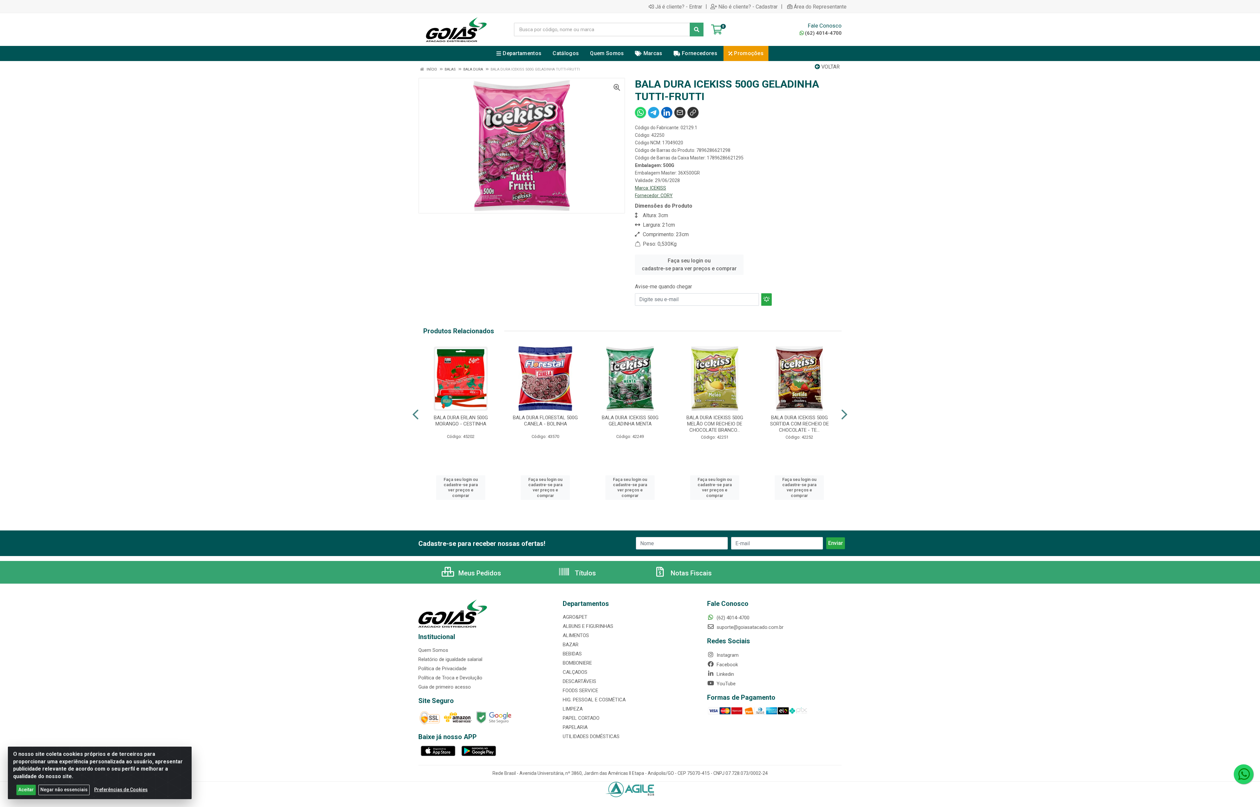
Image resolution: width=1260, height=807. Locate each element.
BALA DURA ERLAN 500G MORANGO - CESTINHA (461, 421)
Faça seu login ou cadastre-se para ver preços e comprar (689, 265)
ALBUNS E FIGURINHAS (588, 626)
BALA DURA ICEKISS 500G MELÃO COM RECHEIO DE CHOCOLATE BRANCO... (714, 424)
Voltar (830, 67)
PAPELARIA (575, 727)
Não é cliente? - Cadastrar (748, 6)
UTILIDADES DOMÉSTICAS (591, 736)
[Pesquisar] (697, 29)
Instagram (727, 655)
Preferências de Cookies (121, 789)
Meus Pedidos (479, 573)
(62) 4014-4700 (823, 33)
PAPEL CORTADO (581, 718)
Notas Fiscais (690, 573)
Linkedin (724, 674)
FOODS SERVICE (580, 690)
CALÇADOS (575, 672)
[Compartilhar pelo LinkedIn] (666, 112)
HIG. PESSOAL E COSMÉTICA (594, 700)
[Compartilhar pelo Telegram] (653, 112)
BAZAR (570, 645)
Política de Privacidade (442, 669)
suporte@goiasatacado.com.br (749, 627)
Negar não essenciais (64, 789)
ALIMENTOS (576, 635)
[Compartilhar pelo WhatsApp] (640, 112)
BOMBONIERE (577, 663)
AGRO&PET (575, 617)
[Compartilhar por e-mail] (679, 112)
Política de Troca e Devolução (450, 678)
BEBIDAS (572, 654)
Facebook (726, 665)
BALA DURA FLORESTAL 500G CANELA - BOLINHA (545, 421)
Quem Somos (433, 650)
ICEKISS (658, 188)
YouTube (725, 684)
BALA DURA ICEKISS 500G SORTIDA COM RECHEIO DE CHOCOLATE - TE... (799, 424)
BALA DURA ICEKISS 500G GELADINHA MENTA (630, 421)
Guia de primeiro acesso (444, 687)
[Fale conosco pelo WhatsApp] (1243, 774)
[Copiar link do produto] (693, 112)
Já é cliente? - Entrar (678, 6)
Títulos (584, 573)
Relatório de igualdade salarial (450, 659)
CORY (667, 195)
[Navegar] (415, 414)
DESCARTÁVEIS (579, 681)
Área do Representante (820, 6)
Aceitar (26, 789)
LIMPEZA (573, 709)
